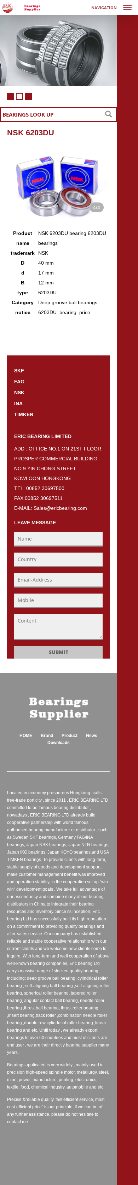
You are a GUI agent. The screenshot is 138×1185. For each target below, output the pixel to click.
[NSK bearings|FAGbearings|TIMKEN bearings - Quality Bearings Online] (32, 7)
